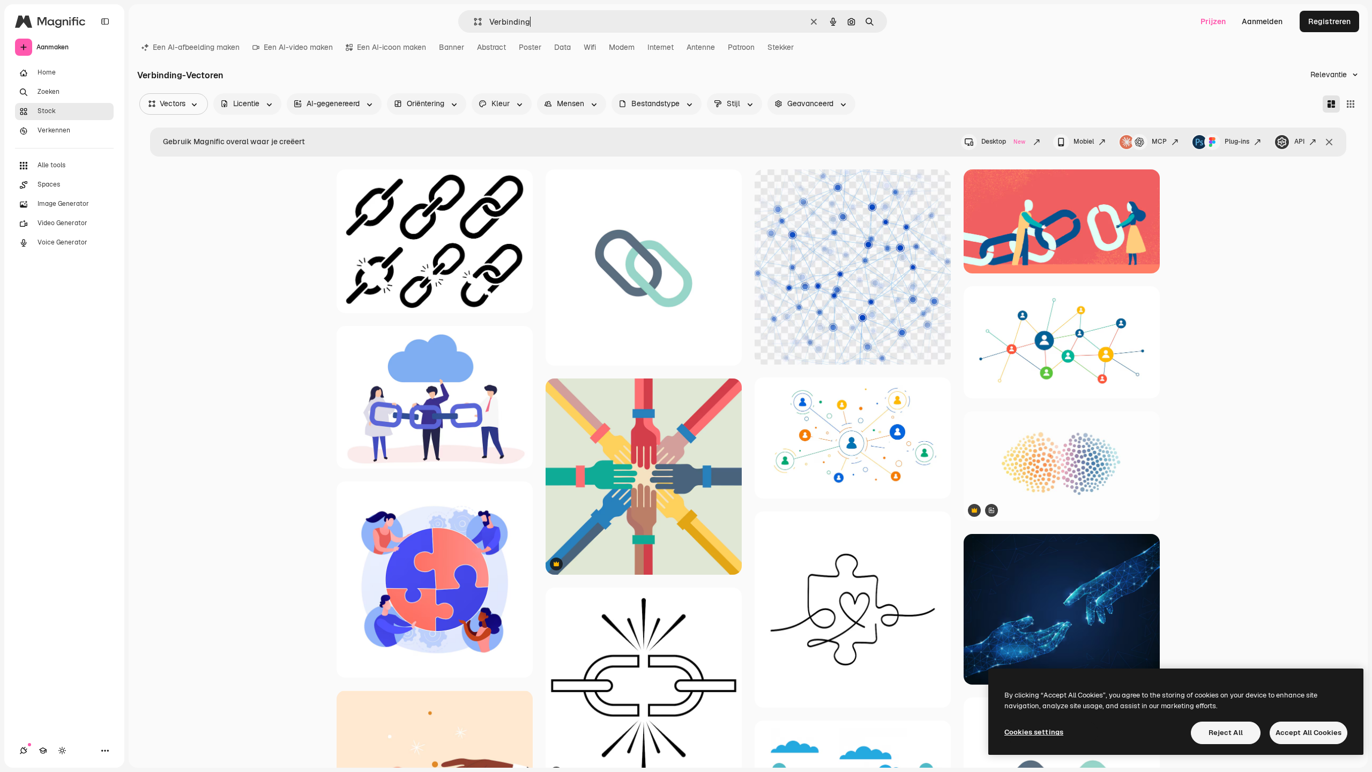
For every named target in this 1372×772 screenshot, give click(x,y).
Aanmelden (1262, 21)
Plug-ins (1237, 141)
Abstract (491, 47)
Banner (451, 47)
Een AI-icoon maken (391, 47)
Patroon (741, 47)
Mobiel (1083, 141)
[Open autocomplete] (473, 22)
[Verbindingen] (23, 750)
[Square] (1350, 104)
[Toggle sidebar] (105, 21)
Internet (660, 47)
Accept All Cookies (1308, 732)
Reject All (1226, 732)
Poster (530, 47)
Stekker (780, 47)
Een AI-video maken (298, 47)
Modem (622, 47)
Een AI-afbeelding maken (196, 47)
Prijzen (1213, 21)
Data (562, 47)
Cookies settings (1033, 732)
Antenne (701, 47)
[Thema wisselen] (62, 750)
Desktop (1003, 141)
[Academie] (42, 750)
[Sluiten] (1329, 142)
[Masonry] (1331, 104)
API (1299, 141)
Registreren (1329, 21)
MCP (1159, 141)
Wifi (590, 47)
